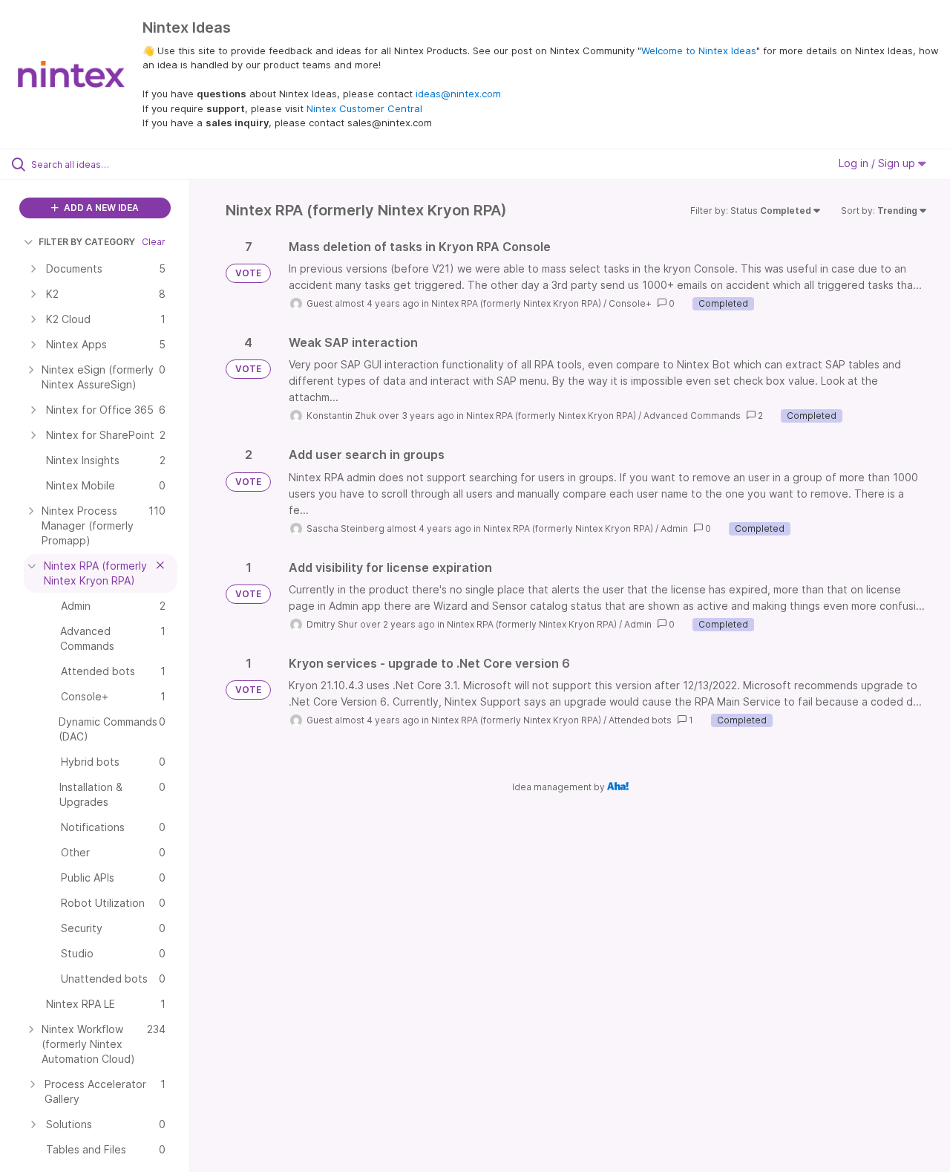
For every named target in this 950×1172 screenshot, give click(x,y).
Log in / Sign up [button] (878, 163)
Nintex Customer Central (364, 108)
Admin (674, 528)
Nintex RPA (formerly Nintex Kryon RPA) (516, 303)
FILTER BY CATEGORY (87, 241)
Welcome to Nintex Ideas (698, 50)
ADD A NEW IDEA (100, 207)
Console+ (630, 303)
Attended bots (640, 720)
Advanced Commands (692, 415)
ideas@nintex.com (458, 94)
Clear (154, 241)
